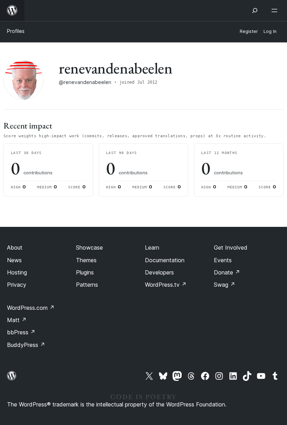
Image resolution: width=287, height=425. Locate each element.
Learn (152, 247)
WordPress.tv (166, 284)
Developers (159, 272)
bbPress (21, 332)
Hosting (17, 272)
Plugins (85, 272)
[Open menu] (276, 10)
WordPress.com (31, 307)
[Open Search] (255, 10)
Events (223, 260)
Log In (270, 31)
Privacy (16, 284)
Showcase (89, 247)
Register (249, 31)
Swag (224, 284)
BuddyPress (26, 344)
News (14, 260)
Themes (86, 260)
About (14, 247)
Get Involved (230, 247)
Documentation (164, 260)
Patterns (87, 284)
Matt (17, 319)
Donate (227, 272)
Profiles (15, 31)
